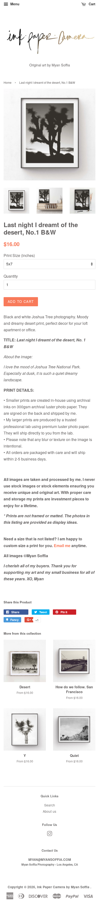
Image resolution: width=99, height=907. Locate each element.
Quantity (11, 276)
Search (49, 805)
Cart (91, 3)
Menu (14, 3)
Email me (62, 545)
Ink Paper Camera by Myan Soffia (63, 887)
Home (8, 82)
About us (49, 811)
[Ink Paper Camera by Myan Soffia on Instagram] (49, 834)
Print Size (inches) (19, 255)
